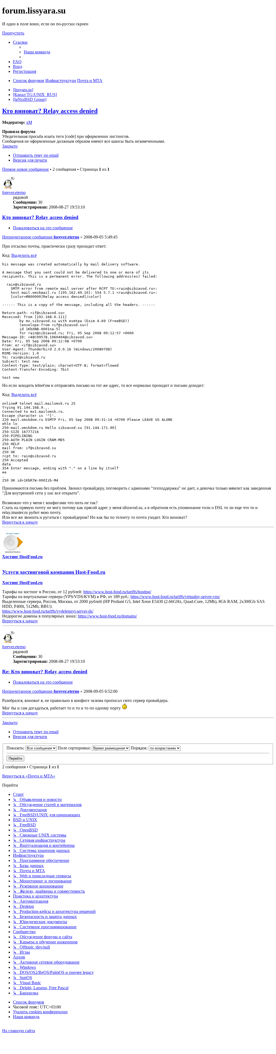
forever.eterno (14, 192)
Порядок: (140, 748)
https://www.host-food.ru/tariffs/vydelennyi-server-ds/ (47, 611)
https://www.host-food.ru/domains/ (107, 616)
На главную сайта (18, 1030)
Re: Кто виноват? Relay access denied (44, 671)
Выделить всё (24, 255)
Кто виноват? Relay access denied (50, 110)
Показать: (15, 748)
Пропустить (13, 33)
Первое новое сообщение (25, 169)
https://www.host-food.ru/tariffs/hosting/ (117, 591)
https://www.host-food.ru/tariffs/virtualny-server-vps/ (175, 596)
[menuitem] (37, 52)
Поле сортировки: (75, 748)
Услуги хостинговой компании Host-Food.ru (53, 572)
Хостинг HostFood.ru (22, 556)
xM (29, 122)
